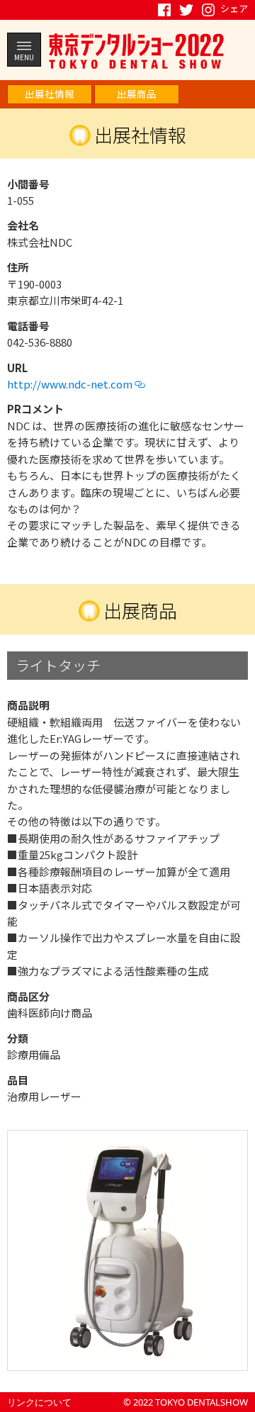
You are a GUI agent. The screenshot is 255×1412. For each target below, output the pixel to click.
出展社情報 (49, 93)
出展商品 (137, 93)
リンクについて (39, 1402)
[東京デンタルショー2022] (136, 50)
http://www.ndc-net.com (71, 383)
